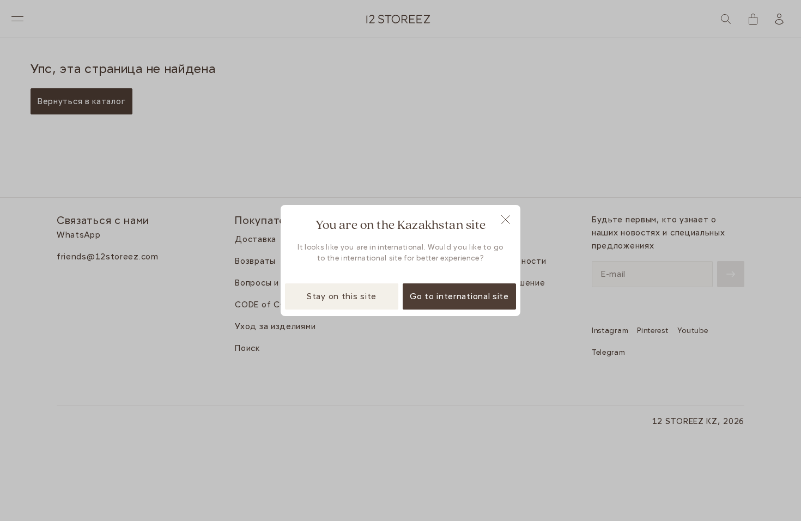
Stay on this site (342, 296)
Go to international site (459, 296)
